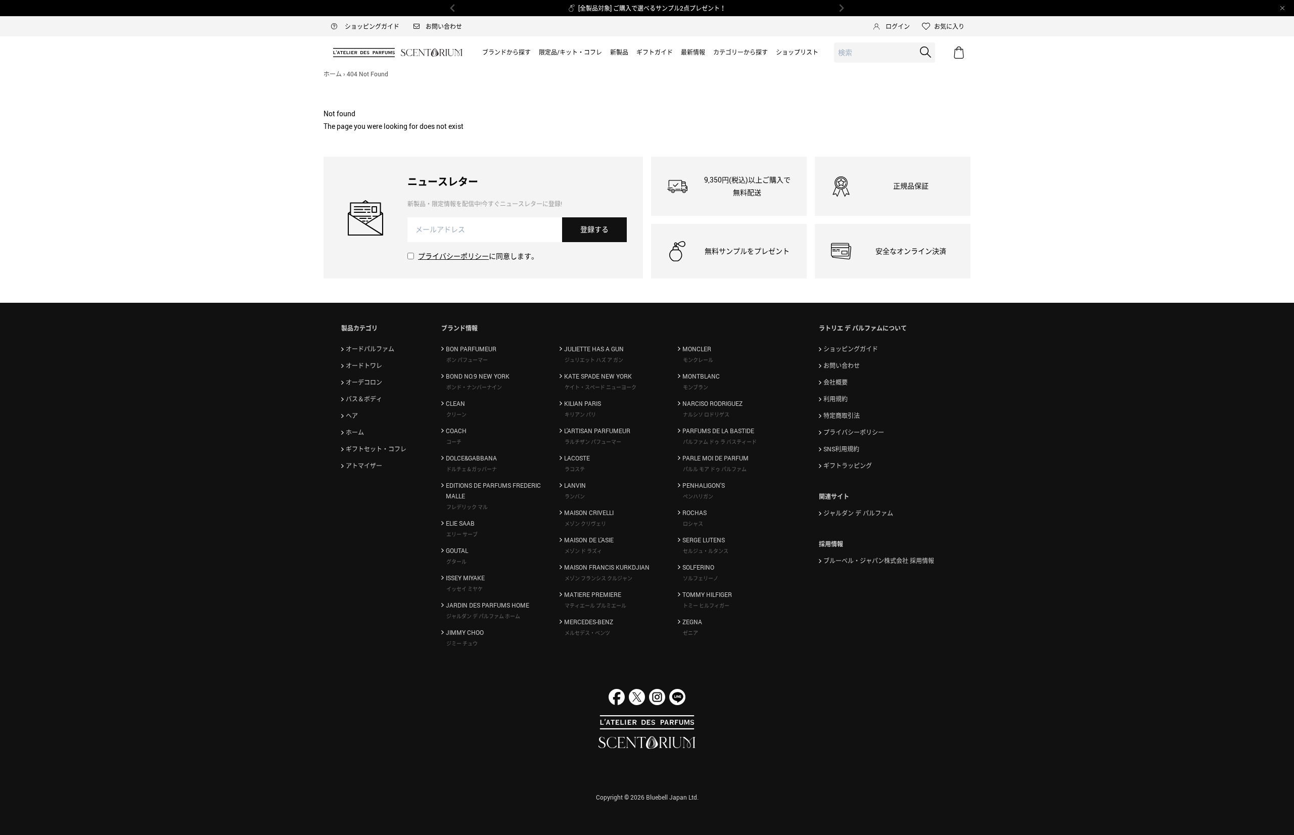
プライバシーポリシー (453, 256)
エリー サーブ (462, 534)
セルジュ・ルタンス (705, 550)
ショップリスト (797, 52)
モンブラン (695, 387)
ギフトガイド (654, 52)
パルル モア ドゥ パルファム (715, 469)
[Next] (841, 8)
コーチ (453, 441)
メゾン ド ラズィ (583, 550)
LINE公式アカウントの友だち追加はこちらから (679, 8)
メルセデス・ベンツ (587, 632)
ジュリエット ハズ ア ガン (594, 359)
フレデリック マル (467, 507)
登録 (594, 229)
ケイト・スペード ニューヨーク (600, 387)
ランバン (575, 496)
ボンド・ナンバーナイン (474, 387)
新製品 (619, 52)
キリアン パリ (580, 414)
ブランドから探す (506, 52)
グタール (456, 561)
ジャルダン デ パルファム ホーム (483, 616)
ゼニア (690, 632)
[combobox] (884, 52)
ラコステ (575, 469)
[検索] (925, 52)
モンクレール (698, 359)
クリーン (456, 414)
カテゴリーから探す (740, 52)
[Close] (1282, 8)
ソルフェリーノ (700, 578)
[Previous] (453, 8)
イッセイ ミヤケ (464, 588)
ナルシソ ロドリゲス (706, 414)
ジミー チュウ (462, 643)
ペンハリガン (698, 496)
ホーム (333, 74)
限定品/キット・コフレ (570, 52)
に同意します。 (478, 256)
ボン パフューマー (467, 359)
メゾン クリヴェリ (585, 523)
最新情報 (693, 52)
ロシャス (693, 523)
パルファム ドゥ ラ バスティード (720, 441)
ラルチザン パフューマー (593, 441)
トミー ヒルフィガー (706, 605)
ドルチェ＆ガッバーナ (471, 469)
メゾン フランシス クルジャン (598, 578)
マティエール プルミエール (595, 605)
